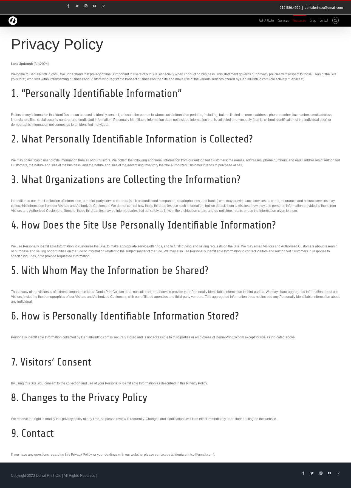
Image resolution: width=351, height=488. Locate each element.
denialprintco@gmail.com (324, 8)
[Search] (335, 20)
